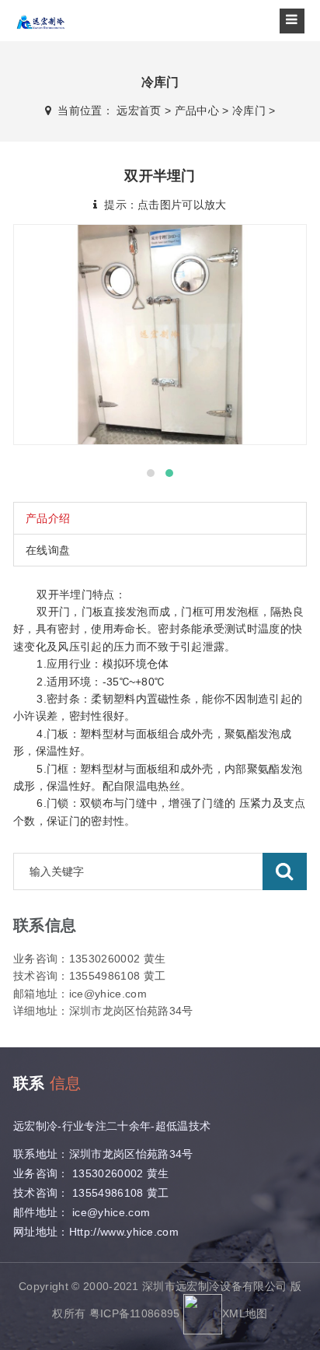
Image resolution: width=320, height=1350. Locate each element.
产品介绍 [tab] (48, 518)
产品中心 (197, 110)
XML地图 (245, 1312)
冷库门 (249, 110)
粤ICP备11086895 (134, 1312)
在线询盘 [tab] (48, 550)
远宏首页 (139, 110)
